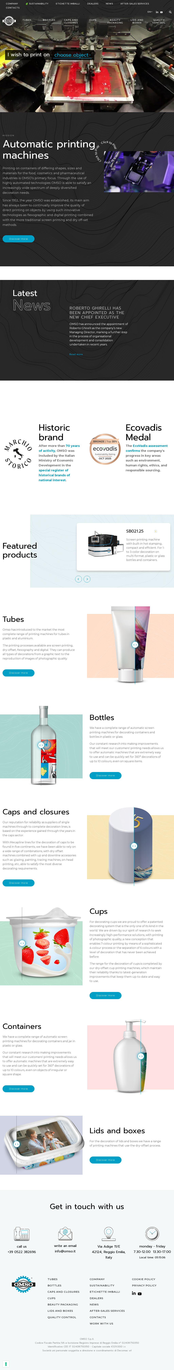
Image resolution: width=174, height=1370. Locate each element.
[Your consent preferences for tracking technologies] (6, 1364)
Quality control (159, 21)
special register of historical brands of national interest (54, 475)
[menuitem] (12, 4)
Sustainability (38, 3)
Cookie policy (143, 1279)
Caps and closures (71, 21)
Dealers (92, 3)
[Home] (9, 21)
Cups (93, 20)
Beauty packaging (115, 21)
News (109, 3)
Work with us (101, 1323)
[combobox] (72, 55)
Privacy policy (144, 1285)
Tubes (26, 20)
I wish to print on (29, 54)
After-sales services (134, 3)
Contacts (13, 7)
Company (12, 3)
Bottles (49, 20)
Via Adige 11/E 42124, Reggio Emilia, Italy (109, 1252)
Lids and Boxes (136, 21)
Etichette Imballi (68, 3)
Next (87, 579)
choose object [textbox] (71, 55)
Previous (78, 579)
